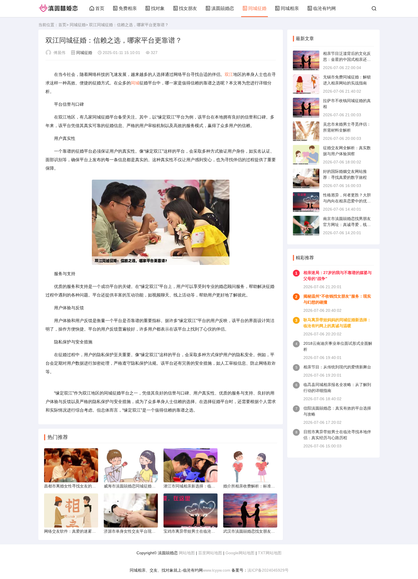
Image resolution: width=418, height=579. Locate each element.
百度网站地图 (210, 553)
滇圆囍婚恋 (222, 8)
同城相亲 (290, 8)
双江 (229, 74)
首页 (99, 8)
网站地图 (187, 553)
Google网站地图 (239, 553)
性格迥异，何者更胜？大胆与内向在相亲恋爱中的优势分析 (347, 201)
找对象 (158, 8)
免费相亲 (128, 8)
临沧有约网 (324, 8)
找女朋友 (188, 8)
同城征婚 (257, 8)
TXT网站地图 (270, 553)
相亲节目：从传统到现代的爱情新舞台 (337, 367)
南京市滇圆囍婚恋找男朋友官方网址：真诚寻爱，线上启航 (347, 224)
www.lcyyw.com (216, 570)
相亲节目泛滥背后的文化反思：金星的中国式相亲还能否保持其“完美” (347, 59)
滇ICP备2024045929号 (268, 570)
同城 (135, 82)
